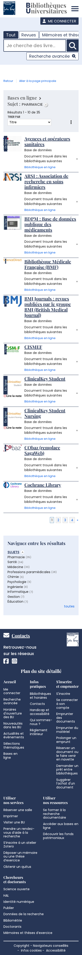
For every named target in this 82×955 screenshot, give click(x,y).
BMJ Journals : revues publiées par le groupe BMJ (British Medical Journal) (47, 306)
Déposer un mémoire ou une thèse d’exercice (20, 856)
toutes (69, 606)
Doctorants (12, 926)
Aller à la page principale (37, 81)
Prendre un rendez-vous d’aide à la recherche (18, 832)
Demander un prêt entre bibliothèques (67, 769)
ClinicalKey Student (44, 378)
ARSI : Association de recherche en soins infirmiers (46, 181)
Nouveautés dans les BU (13, 725)
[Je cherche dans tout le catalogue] (73, 45)
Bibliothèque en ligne (40, 167)
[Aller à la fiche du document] (12, 143)
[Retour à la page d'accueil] (46, 9)
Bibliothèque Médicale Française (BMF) (47, 264)
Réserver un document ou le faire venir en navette (67, 754)
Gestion (14, 596)
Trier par (14, 117)
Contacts (21, 635)
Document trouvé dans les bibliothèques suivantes (45, 158)
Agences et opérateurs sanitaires (47, 141)
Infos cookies (31, 950)
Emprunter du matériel (67, 730)
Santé (12, 562)
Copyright (21, 945)
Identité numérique (18, 901)
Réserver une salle (17, 810)
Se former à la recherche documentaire (54, 814)
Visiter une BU (14, 822)
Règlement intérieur (38, 732)
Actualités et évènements (13, 735)
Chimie (13, 577)
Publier (8, 908)
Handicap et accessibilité (39, 712)
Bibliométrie (12, 920)
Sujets (13, 552)
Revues (28, 35)
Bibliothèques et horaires (40, 695)
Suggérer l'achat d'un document (65, 783)
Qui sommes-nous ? (41, 722)
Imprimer (10, 816)
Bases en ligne (10, 755)
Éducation (15, 601)
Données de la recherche (23, 914)
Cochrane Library (42, 485)
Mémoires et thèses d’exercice (27, 933)
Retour (8, 81)
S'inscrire (63, 693)
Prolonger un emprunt (66, 740)
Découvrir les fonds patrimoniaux (58, 836)
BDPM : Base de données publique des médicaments (50, 224)
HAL (6, 895)
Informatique (18, 591)
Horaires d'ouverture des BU (12, 713)
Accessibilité (56, 950)
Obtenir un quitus (17, 866)
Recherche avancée (49, 56)
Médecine (15, 567)
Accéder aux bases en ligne (60, 826)
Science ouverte (16, 889)
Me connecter (61, 21)
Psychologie (17, 582)
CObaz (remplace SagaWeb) (42, 450)
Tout (10, 35)
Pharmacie (16, 557)
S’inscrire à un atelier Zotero (19, 844)
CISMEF (33, 347)
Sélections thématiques (13, 745)
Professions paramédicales (29, 572)
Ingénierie (15, 587)
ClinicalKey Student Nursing (44, 413)
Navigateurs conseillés (50, 945)
